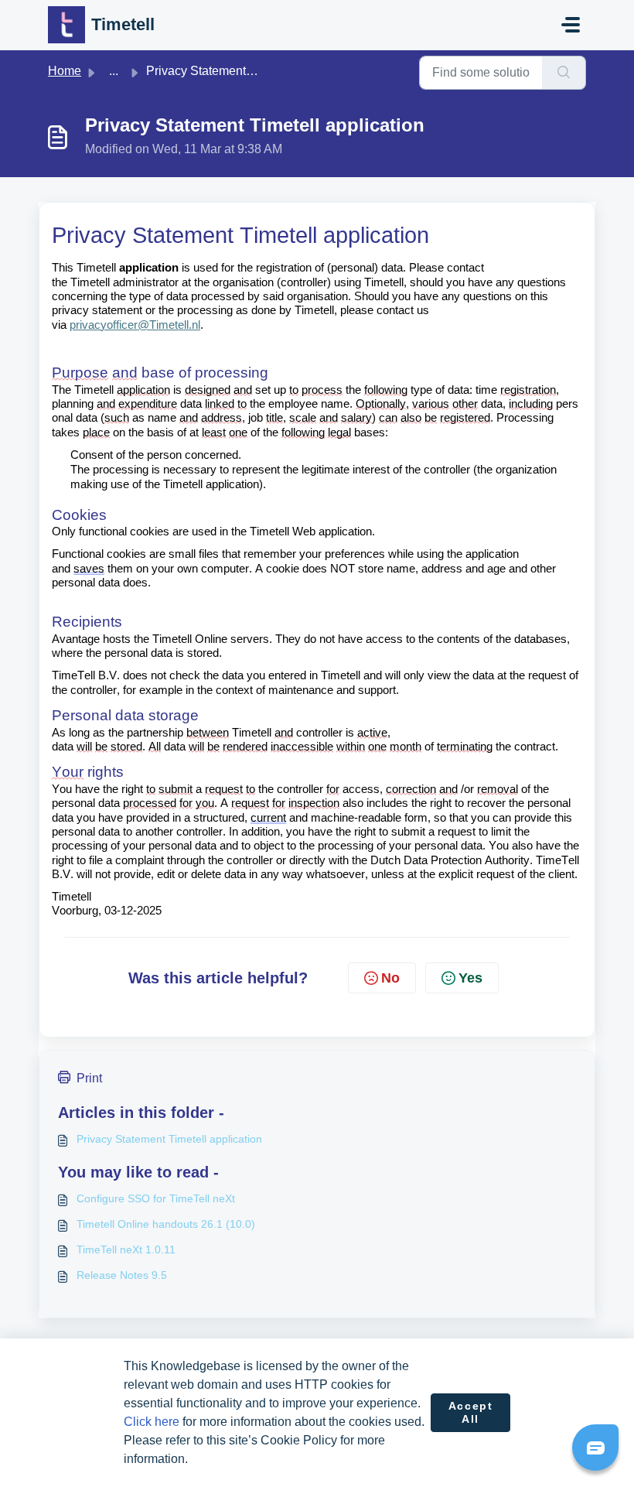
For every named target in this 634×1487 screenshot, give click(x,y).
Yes (470, 978)
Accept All (470, 1413)
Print (89, 1078)
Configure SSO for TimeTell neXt (156, 1198)
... (113, 70)
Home (64, 70)
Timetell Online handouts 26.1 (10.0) (166, 1224)
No (390, 978)
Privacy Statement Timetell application (169, 1139)
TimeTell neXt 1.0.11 (126, 1249)
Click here (151, 1421)
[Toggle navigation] (570, 25)
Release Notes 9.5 (122, 1275)
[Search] (564, 73)
